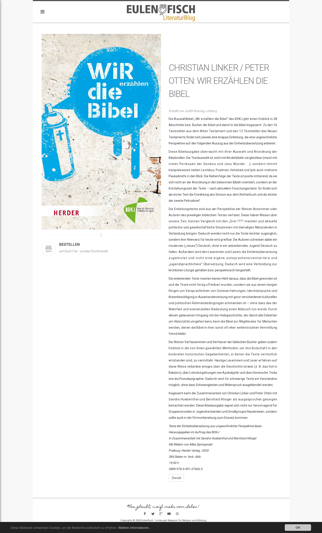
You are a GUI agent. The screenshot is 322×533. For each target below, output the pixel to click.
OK (298, 527)
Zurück (176, 478)
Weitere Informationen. (134, 527)
